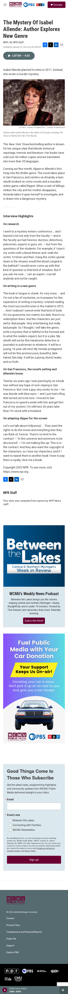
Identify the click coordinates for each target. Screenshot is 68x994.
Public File (11, 939)
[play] (5, 990)
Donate (57, 4)
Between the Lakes (23, 820)
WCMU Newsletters (24, 830)
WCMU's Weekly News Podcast (34, 593)
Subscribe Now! (34, 620)
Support (10, 945)
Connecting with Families (27, 825)
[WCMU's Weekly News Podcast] (34, 556)
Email (10, 799)
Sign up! (34, 859)
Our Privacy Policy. (28, 850)
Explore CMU (12, 952)
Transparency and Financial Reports (24, 932)
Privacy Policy (13, 925)
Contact (10, 918)
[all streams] (64, 990)
